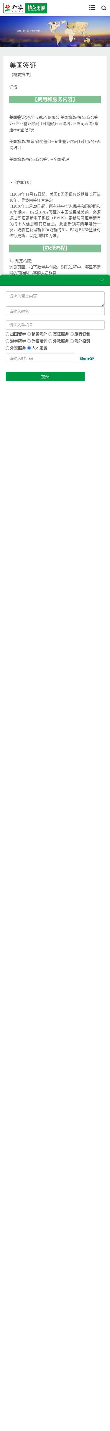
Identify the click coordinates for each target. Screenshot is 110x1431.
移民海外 (39, 333)
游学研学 (17, 340)
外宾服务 (17, 347)
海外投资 (82, 340)
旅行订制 (82, 333)
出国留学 (17, 333)
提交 (45, 376)
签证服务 (60, 333)
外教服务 (60, 340)
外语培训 (39, 340)
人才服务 (39, 347)
